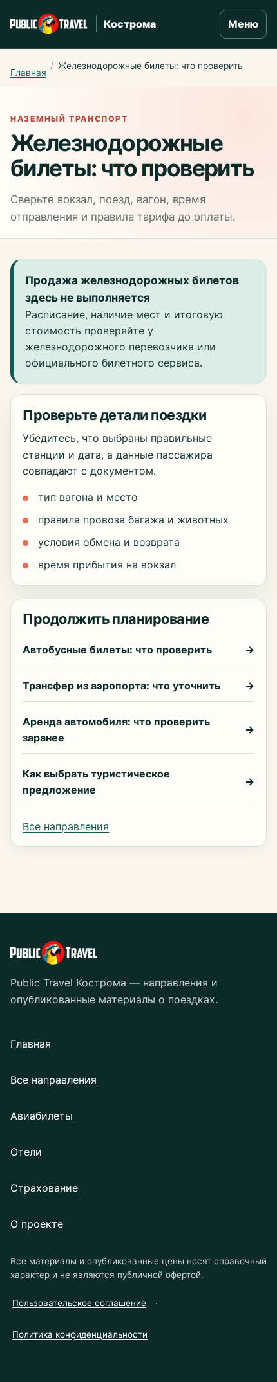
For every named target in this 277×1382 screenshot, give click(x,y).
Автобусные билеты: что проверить (138, 649)
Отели (26, 1151)
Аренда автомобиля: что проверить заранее (138, 729)
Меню (243, 23)
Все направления (66, 826)
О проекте (36, 1223)
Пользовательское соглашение (79, 1303)
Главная (28, 73)
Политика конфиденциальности (80, 1334)
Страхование (44, 1187)
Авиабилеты (41, 1115)
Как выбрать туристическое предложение (138, 781)
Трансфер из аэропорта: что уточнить (138, 685)
